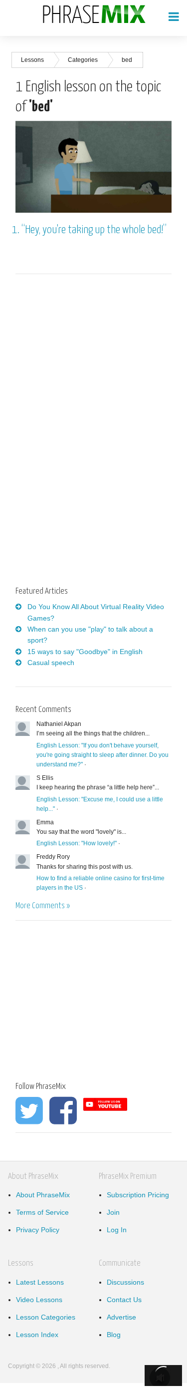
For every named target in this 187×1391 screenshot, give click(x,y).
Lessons (32, 59)
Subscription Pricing (138, 1195)
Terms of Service (42, 1212)
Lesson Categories (45, 1317)
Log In (117, 1230)
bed (127, 59)
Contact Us (124, 1300)
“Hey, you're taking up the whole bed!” (94, 230)
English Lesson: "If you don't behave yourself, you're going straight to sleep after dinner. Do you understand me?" (102, 755)
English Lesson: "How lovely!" (76, 843)
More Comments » (42, 906)
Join (113, 1212)
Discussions (125, 1282)
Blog (114, 1335)
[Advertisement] (99, 360)
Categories (83, 59)
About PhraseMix (43, 1195)
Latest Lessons (40, 1282)
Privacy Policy (37, 1230)
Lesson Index (37, 1335)
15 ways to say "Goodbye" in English (85, 652)
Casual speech (50, 663)
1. (16, 230)
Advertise (121, 1317)
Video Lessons (39, 1300)
